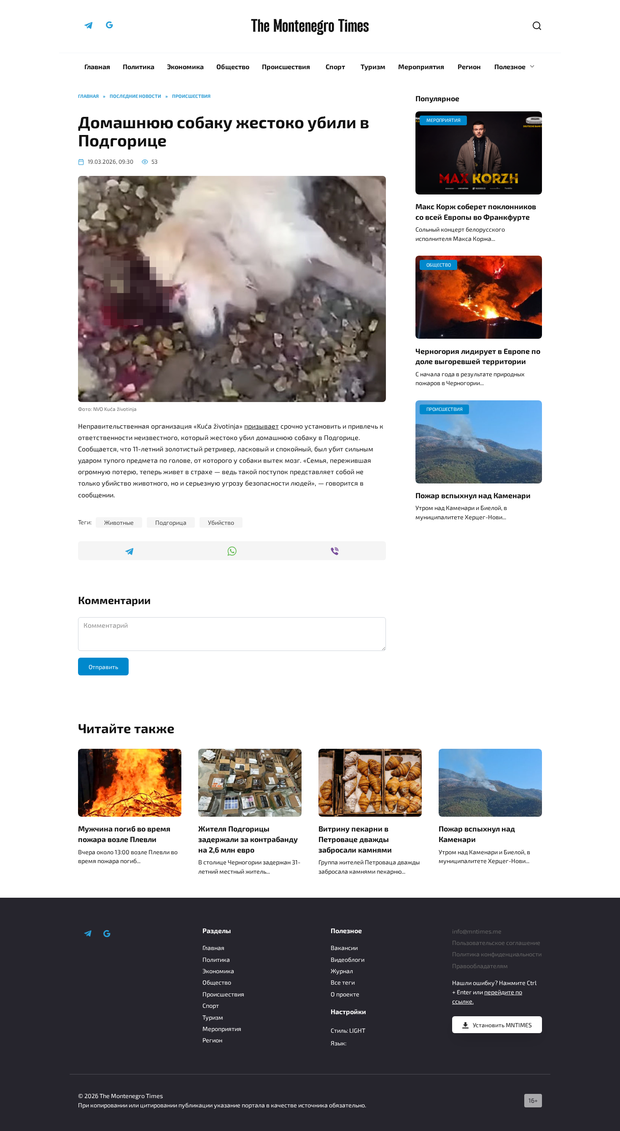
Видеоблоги (347, 959)
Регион (469, 66)
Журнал (342, 970)
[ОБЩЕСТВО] (478, 333)
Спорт (335, 66)
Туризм (373, 66)
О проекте (345, 994)
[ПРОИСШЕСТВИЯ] (478, 478)
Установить (502, 1024)
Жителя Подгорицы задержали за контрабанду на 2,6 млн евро (248, 839)
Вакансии (344, 947)
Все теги (343, 982)
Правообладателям (480, 965)
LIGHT (357, 1030)
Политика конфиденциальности (497, 954)
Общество (232, 66)
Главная (97, 66)
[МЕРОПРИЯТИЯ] (478, 189)
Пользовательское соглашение (496, 942)
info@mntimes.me (476, 931)
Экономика (185, 66)
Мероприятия (421, 66)
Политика (138, 66)
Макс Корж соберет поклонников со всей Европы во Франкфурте (475, 211)
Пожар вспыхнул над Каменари (473, 495)
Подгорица (170, 522)
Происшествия (286, 66)
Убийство (221, 522)
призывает (261, 426)
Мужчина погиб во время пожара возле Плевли (124, 834)
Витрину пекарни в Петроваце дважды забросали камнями (355, 839)
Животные (119, 522)
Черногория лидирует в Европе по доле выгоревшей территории (477, 356)
